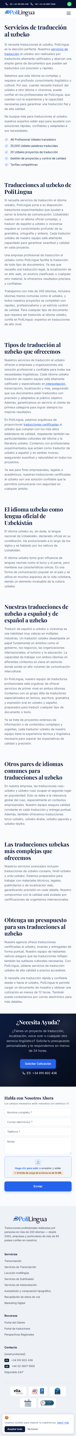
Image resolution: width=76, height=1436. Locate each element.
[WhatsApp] (69, 4)
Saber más (63, 1422)
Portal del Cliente (14, 1322)
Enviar (38, 1186)
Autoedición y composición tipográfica (27, 1290)
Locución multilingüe (16, 1272)
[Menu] (69, 13)
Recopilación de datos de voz (22, 1296)
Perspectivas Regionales (19, 1334)
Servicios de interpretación (20, 1284)
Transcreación (12, 1260)
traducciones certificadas (41, 424)
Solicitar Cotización (38, 1063)
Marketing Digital (14, 1302)
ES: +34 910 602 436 (42, 1073)
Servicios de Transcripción (20, 1267)
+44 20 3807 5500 (23, 1366)
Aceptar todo (14, 1429)
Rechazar (32, 1429)
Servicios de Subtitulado (19, 1279)
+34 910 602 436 (22, 1360)
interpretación (55, 384)
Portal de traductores (17, 1328)
